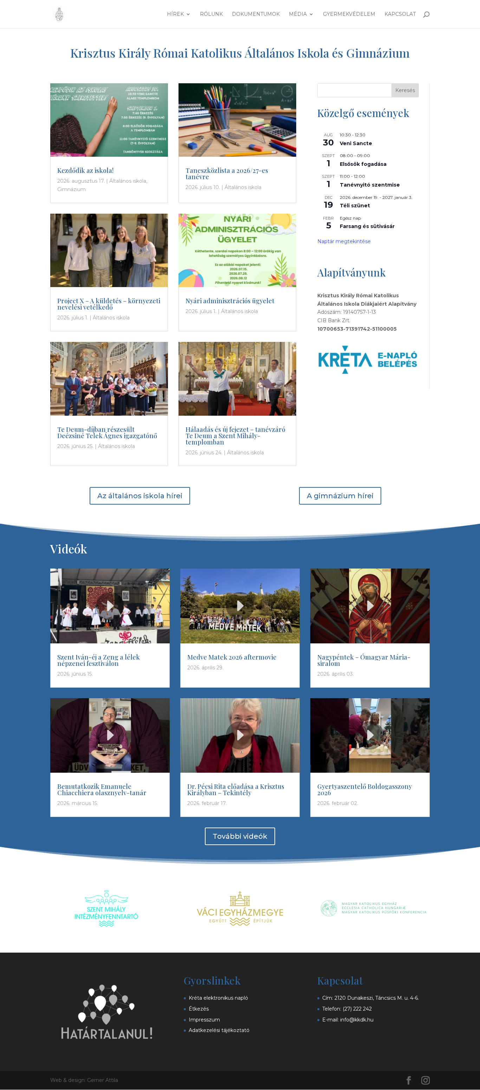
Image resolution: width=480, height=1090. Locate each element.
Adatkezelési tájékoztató (219, 1030)
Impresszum (204, 1020)
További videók (240, 836)
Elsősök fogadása (363, 164)
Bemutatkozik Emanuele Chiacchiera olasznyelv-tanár (102, 789)
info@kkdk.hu (357, 1020)
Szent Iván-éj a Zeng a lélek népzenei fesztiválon (98, 660)
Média (298, 14)
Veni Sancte (356, 143)
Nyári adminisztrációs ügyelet (230, 301)
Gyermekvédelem (349, 14)
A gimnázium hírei (340, 496)
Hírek (175, 14)
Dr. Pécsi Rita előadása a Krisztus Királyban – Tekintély (235, 789)
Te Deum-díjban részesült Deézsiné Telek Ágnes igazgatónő (107, 432)
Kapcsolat (400, 14)
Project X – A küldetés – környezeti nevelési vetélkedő (108, 304)
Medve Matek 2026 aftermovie (232, 657)
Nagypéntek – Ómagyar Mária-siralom (363, 660)
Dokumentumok (256, 14)
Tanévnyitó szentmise (370, 185)
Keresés (405, 90)
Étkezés (199, 1009)
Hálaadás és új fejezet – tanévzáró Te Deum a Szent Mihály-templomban (235, 435)
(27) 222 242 (357, 1009)
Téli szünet (355, 205)
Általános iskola (127, 181)
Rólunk (211, 14)
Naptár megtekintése (344, 241)
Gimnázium (71, 189)
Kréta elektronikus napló (218, 998)
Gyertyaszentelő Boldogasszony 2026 (364, 789)
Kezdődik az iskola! (85, 170)
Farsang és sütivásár (367, 226)
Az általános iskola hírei (139, 496)
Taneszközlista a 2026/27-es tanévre (227, 173)
